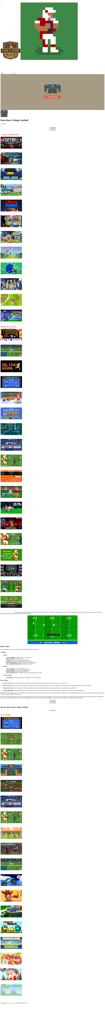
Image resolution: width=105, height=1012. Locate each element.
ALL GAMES (6, 715)
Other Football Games (10, 134)
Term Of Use (3, 1010)
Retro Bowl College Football (7, 612)
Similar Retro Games (8, 326)
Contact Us (3, 1008)
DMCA (2, 1006)
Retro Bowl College (11, 1003)
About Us (3, 1005)
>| (4, 1000)
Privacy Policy (4, 1009)
